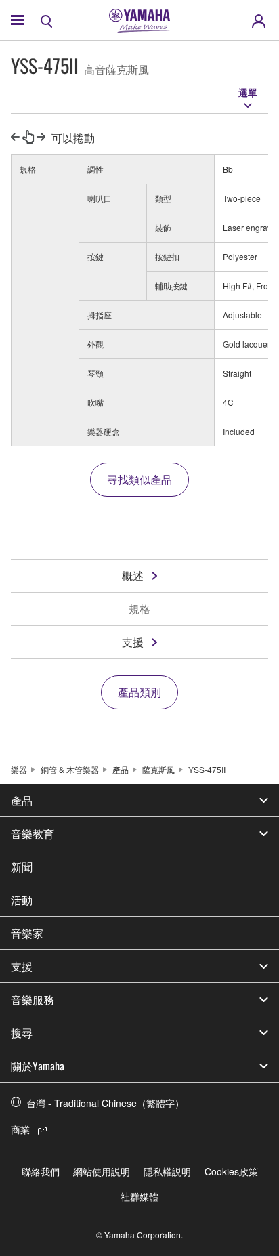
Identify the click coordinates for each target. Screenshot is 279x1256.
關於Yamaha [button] (37, 1066)
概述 (133, 575)
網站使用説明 (101, 1171)
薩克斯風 (158, 769)
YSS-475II (207, 769)
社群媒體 (139, 1196)
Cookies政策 (231, 1171)
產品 (120, 769)
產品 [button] (22, 800)
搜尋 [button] (22, 1032)
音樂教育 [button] (32, 833)
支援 (133, 642)
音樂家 (27, 933)
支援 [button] (22, 966)
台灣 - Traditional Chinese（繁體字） (105, 1103)
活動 (22, 900)
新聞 (22, 866)
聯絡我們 (41, 1171)
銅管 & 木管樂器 (70, 769)
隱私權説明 (167, 1171)
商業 (20, 1129)
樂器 (19, 769)
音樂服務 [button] (32, 999)
